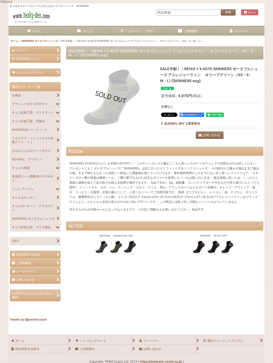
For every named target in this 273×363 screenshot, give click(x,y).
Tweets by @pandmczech (28, 319)
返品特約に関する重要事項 (182, 123)
